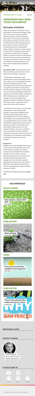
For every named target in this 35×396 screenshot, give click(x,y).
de (31, 15)
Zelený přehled (10, 233)
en (28, 15)
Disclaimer (7, 392)
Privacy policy (14, 392)
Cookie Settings (23, 392)
